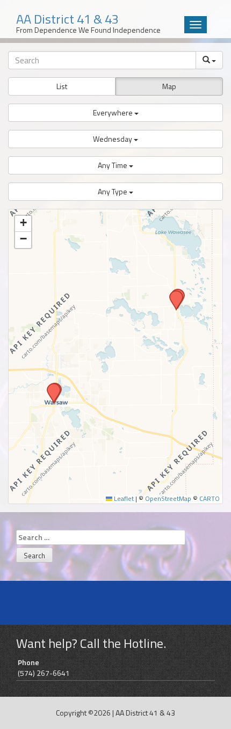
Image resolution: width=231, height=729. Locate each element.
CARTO (209, 499)
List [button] (61, 86)
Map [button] (169, 86)
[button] (115, 113)
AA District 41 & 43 (145, 712)
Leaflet (123, 499)
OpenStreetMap (168, 499)
